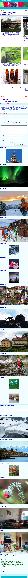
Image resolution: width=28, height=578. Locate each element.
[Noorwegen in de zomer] (14, 451)
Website (2, 140)
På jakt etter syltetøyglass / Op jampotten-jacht (10, 565)
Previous (2, 10)
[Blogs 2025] (14, 176)
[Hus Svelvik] (14, 518)
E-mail (3, 408)
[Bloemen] (14, 491)
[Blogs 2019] (14, 295)
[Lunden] (14, 542)
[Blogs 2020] (14, 277)
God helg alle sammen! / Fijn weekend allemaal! (10, 561)
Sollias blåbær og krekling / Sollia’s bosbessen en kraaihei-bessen (13, 564)
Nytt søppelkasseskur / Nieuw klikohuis (8, 555)
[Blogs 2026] (14, 156)
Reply (4, 111)
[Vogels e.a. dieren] (14, 470)
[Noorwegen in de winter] (14, 427)
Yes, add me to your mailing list (7, 142)
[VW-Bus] (14, 384)
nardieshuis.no (6, 0)
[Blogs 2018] (14, 318)
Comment (3, 124)
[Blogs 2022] (14, 250)
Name (2, 135)
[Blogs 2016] (14, 365)
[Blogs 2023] (14, 230)
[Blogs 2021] (14, 264)
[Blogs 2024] (14, 203)
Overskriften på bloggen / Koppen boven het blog (10, 566)
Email (2, 138)
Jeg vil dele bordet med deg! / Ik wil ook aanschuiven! (11, 570)
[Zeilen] (14, 398)
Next (26, 10)
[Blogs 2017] (14, 341)
